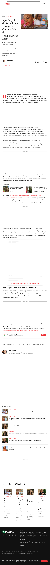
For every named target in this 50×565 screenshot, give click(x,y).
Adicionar (43, 334)
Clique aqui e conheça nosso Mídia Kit (10, 555)
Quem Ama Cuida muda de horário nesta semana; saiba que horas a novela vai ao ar (28, 433)
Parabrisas (27, 542)
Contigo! (27, 533)
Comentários (7, 65)
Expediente (22, 546)
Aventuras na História (30, 532)
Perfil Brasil (39, 535)
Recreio (45, 535)
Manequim (29, 535)
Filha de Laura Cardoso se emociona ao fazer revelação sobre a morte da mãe (26, 411)
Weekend (41, 542)
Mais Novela (23, 535)
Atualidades (9, 16)
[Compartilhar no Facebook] (38, 62)
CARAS (44, 532)
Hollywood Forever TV (38, 533)
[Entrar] (46, 4)
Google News (13, 336)
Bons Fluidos (39, 532)
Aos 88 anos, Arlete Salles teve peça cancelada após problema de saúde (25, 440)
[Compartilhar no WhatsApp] (36, 62)
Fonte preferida (19, 336)
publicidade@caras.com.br (27, 553)
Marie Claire (41, 541)
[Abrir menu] (3, 4)
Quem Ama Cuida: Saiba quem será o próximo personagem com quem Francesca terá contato (28, 426)
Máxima (34, 535)
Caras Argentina (29, 541)
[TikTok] (15, 535)
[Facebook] (6, 535)
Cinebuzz (22, 533)
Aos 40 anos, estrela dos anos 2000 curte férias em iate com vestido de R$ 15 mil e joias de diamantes (27, 419)
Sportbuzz (22, 536)
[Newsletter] (44, 4)
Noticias (22, 542)
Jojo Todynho (27, 344)
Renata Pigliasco (39, 344)
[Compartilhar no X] (41, 62)
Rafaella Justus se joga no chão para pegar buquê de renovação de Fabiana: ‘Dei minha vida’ (27, 448)
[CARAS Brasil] (7, 3)
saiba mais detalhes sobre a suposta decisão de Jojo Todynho (20, 330)
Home (3, 16)
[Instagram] (3, 535)
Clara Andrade (9, 60)
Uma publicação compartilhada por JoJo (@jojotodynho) (25, 283)
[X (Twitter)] (9, 535)
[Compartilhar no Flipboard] (43, 62)
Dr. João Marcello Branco (12, 344)
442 (45, 542)
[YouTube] (12, 535)
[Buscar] (41, 4)
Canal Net (22, 541)
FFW (31, 533)
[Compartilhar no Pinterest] (46, 62)
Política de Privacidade (21, 561)
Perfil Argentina (34, 542)
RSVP (27, 536)
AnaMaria (22, 532)
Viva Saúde (31, 536)
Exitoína (36, 541)
